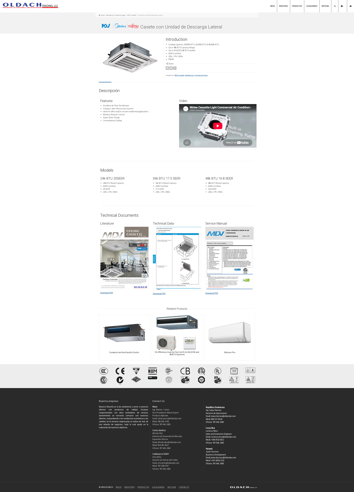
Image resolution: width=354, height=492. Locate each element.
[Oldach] (30, 5)
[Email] (167, 68)
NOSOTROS (283, 6)
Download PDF (106, 292)
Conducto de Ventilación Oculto (124, 352)
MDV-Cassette (179, 75)
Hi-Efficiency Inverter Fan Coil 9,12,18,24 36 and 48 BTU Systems (177, 353)
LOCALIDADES (311, 6)
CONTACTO (184, 487)
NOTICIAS (325, 6)
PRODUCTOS (297, 6)
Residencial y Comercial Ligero (196, 75)
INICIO (272, 6)
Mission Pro (229, 352)
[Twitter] (171, 68)
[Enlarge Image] (130, 56)
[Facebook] (174, 68)
